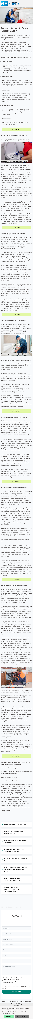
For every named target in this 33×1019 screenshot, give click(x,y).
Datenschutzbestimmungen (10, 981)
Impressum (16, 1005)
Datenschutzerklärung (16, 1004)
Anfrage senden (16, 991)
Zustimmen (9, 1016)
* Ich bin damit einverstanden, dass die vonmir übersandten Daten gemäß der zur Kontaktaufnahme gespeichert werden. (16, 980)
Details (13, 1014)
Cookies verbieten (22, 1016)
